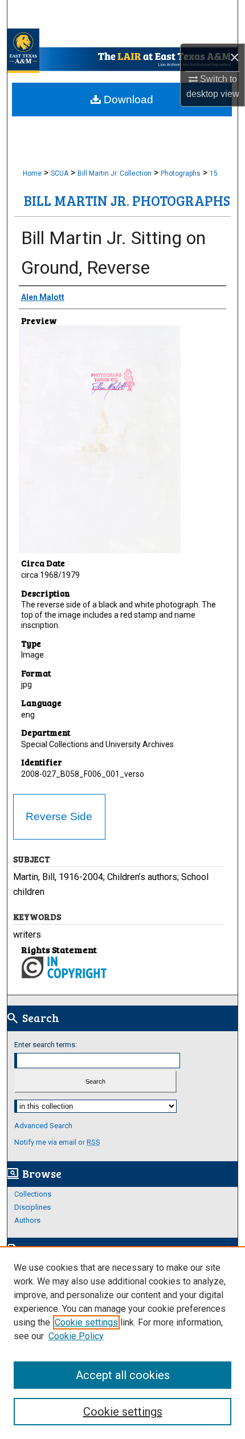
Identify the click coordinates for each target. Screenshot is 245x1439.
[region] (122, 1342)
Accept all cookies (123, 1375)
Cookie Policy (76, 1336)
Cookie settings (86, 1322)
